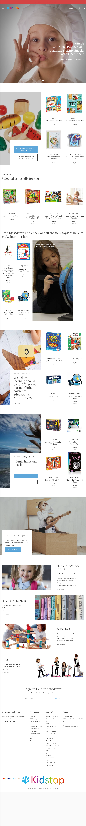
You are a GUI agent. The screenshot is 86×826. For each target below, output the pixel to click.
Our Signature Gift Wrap (35, 723)
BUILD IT (48, 741)
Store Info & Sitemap (36, 726)
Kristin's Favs (25, 482)
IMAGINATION (50, 758)
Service (71, 8)
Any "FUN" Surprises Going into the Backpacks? (26, 149)
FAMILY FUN (49, 765)
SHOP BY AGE (50, 719)
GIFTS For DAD (50, 736)
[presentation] (2, 196)
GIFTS (47, 760)
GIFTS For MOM (50, 733)
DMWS (50, 788)
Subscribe (57, 698)
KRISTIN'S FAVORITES (52, 716)
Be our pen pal (13, 549)
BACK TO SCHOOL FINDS (51, 727)
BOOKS (48, 724)
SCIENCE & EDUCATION (52, 746)
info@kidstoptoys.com (71, 726)
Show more (61, 589)
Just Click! (17, 403)
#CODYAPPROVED (51, 731)
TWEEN (48, 750)
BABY (47, 753)
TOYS (47, 721)
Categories (50, 712)
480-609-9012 (68, 716)
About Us (26, 476)
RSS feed (55, 788)
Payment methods (35, 733)
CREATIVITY (49, 738)
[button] (3, 8)
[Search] (80, 8)
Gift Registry (33, 719)
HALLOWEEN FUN (51, 748)
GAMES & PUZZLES (51, 743)
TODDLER (48, 755)
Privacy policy (34, 731)
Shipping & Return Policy (35, 737)
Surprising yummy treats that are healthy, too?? (25, 157)
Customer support (35, 741)
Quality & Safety (34, 728)
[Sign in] (76, 8)
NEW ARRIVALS (50, 763)
